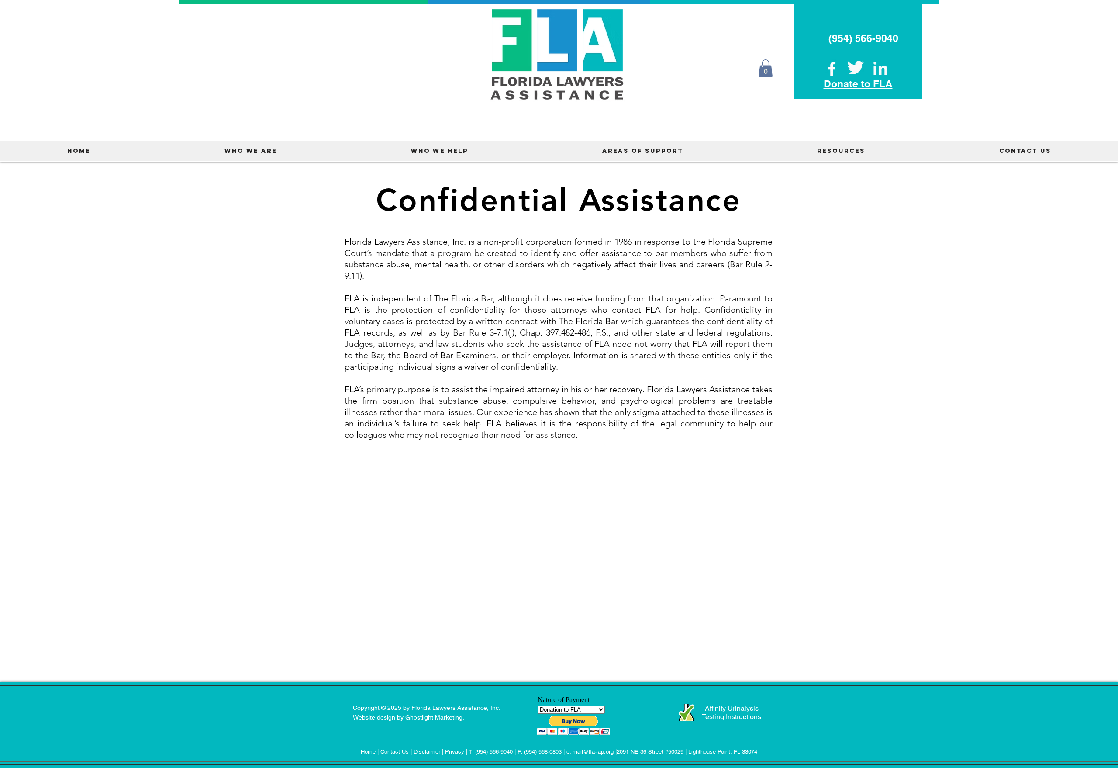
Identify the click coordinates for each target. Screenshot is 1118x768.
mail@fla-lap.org (593, 751)
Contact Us (394, 751)
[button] (765, 68)
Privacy (454, 751)
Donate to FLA (858, 84)
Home (368, 751)
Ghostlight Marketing (433, 717)
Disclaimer (427, 751)
